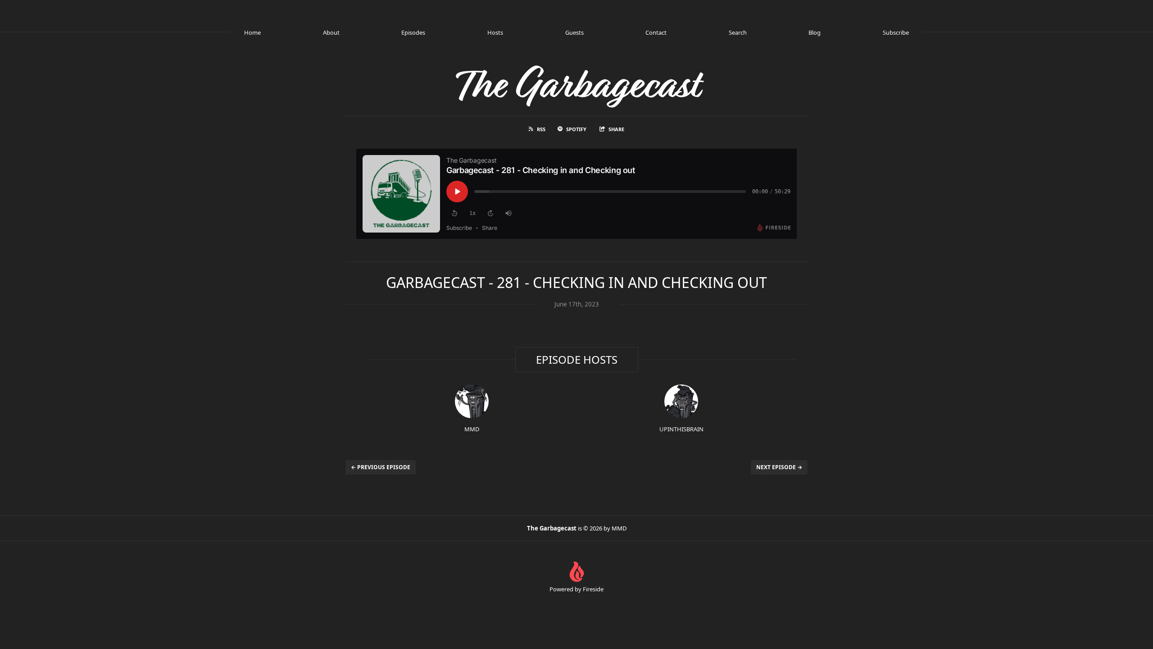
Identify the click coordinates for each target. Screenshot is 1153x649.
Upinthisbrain (681, 429)
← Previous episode (380, 467)
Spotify (576, 129)
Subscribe (896, 32)
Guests (574, 32)
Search (738, 32)
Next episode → (779, 467)
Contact (656, 32)
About (331, 32)
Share (616, 129)
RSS (541, 129)
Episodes (413, 32)
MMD (471, 429)
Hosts (495, 32)
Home (252, 32)
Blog (814, 32)
